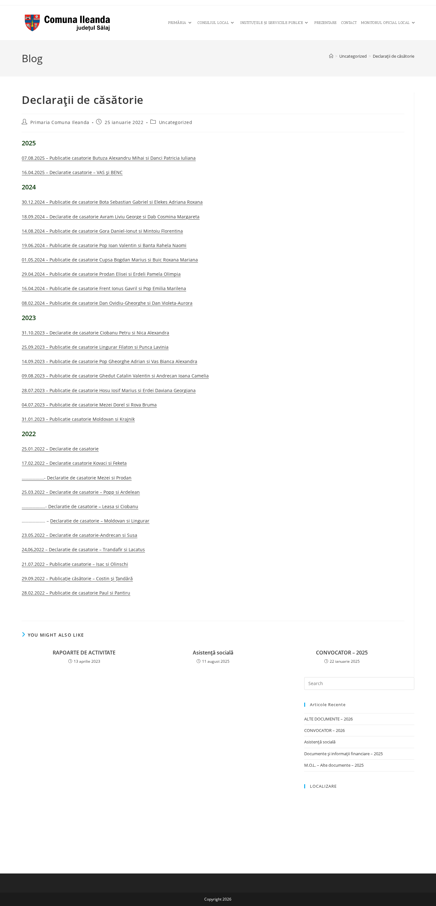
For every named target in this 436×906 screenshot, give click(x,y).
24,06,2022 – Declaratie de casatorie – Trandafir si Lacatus (83, 549)
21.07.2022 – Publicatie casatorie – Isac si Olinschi (75, 564)
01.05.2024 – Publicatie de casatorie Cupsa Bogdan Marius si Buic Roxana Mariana (110, 260)
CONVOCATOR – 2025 (342, 652)
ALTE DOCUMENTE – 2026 (328, 719)
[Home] (331, 56)
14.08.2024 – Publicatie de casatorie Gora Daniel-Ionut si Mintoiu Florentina (102, 231)
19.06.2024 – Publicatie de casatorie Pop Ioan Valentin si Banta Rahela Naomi (104, 245)
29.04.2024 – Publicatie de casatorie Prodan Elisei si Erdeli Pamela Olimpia (101, 274)
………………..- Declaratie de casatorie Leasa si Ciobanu (80, 506)
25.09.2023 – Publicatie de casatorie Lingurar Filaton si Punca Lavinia (95, 347)
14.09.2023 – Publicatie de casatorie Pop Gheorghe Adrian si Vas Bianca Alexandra (109, 361)
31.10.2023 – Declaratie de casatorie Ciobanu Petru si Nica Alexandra (95, 333)
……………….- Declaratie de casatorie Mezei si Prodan (77, 478)
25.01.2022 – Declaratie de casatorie (60, 449)
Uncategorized (175, 122)
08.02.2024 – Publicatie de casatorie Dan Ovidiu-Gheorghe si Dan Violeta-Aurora (107, 303)
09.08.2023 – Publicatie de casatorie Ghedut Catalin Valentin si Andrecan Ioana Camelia (115, 376)
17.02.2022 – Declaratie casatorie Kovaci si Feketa (74, 463)
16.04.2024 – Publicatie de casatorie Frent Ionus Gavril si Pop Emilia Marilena (104, 288)
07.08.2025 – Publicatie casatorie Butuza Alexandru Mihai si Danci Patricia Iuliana (109, 158)
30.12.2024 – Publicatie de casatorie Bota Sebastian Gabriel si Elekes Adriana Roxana (112, 202)
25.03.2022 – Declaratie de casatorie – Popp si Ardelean (81, 492)
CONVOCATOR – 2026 (324, 730)
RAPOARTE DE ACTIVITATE (84, 652)
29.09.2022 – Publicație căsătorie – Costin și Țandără (77, 578)
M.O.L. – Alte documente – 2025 (334, 765)
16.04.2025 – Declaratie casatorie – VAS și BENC (72, 172)
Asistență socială (213, 652)
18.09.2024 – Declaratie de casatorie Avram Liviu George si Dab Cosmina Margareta (110, 217)
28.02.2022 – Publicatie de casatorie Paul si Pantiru (76, 593)
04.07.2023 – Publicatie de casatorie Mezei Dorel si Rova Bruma (89, 405)
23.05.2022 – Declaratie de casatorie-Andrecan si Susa (79, 535)
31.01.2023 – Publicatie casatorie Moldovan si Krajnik (78, 419)
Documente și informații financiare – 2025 (343, 753)
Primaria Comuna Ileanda (59, 122)
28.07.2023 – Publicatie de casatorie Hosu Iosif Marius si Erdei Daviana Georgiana (109, 390)
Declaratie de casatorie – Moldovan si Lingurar (99, 521)
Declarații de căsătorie (393, 56)
